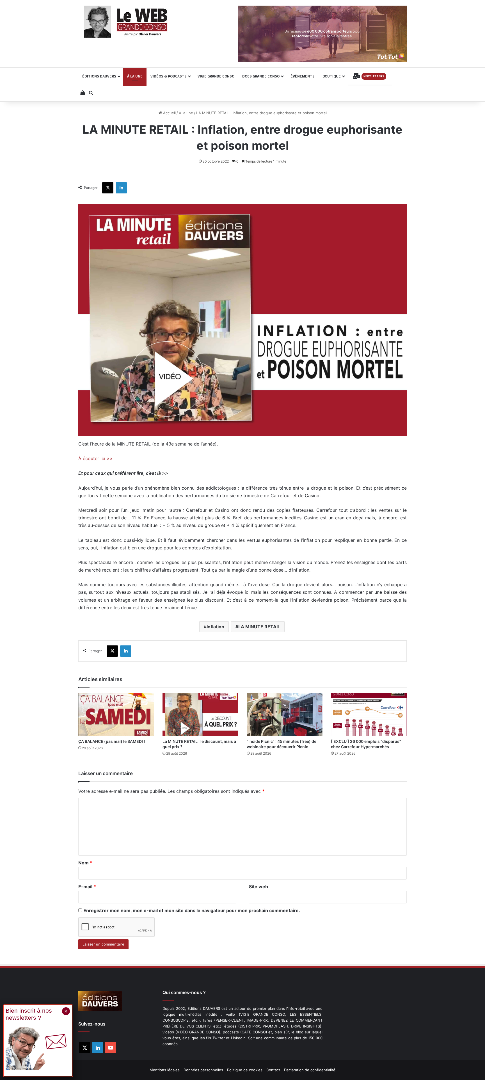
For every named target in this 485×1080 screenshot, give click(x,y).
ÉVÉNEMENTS (302, 76)
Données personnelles (203, 1070)
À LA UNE (135, 76)
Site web (258, 886)
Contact (273, 1070)
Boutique (331, 76)
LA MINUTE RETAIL (259, 626)
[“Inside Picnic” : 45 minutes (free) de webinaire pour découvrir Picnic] (284, 714)
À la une (186, 113)
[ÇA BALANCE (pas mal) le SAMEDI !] (116, 714)
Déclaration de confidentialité (309, 1070)
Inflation (215, 626)
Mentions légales (165, 1070)
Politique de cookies (244, 1070)
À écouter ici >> (95, 458)
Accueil (169, 113)
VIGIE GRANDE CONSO (216, 76)
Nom (85, 863)
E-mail (87, 886)
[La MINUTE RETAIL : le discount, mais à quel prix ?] (200, 714)
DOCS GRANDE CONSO (261, 76)
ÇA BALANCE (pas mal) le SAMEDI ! (111, 741)
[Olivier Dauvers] (125, 22)
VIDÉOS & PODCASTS (168, 76)
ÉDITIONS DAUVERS (99, 76)
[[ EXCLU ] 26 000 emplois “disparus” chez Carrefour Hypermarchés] (369, 714)
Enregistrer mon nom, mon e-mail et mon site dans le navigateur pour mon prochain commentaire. (191, 910)
